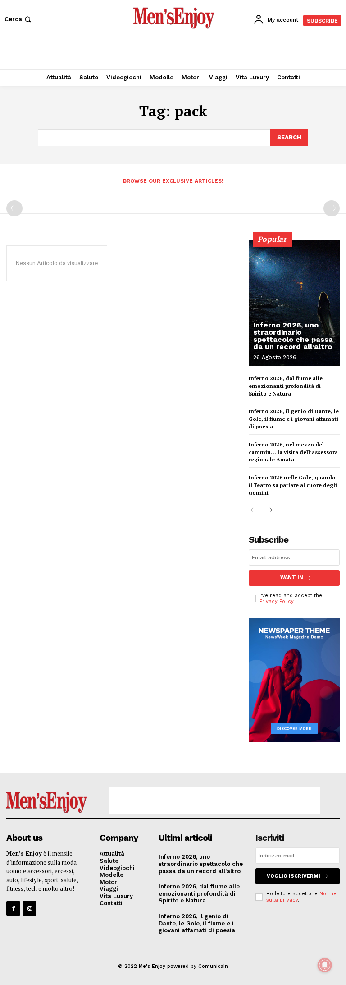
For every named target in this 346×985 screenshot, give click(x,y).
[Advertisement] (173, 51)
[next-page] (268, 510)
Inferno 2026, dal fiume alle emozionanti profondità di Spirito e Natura (286, 386)
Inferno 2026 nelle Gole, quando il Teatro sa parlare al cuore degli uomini (293, 485)
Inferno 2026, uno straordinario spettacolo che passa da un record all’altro (293, 336)
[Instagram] (29, 908)
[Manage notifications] (325, 965)
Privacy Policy (276, 601)
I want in (290, 577)
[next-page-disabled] (331, 208)
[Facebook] (13, 908)
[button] (19, 19)
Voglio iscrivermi (293, 876)
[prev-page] (14, 208)
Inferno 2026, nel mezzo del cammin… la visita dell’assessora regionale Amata (293, 452)
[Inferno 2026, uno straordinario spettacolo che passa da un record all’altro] (294, 303)
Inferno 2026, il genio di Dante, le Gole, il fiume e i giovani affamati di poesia (294, 419)
